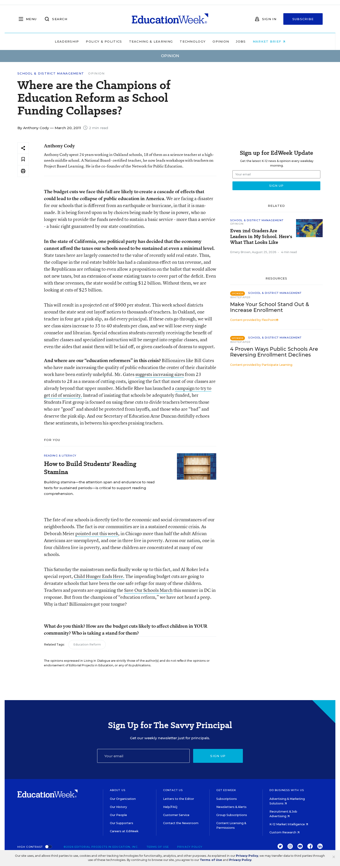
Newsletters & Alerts (231, 807)
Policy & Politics (104, 41)
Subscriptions (226, 799)
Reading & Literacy (60, 455)
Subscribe (303, 19)
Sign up (218, 756)
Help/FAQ (170, 807)
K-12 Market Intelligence (287, 824)
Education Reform (87, 644)
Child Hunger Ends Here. (99, 576)
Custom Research (283, 832)
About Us (117, 790)
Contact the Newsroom (180, 823)
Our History (118, 807)
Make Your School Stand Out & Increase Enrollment (269, 307)
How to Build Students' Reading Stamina (90, 468)
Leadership (67, 41)
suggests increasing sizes (159, 374)
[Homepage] (170, 19)
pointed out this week (96, 533)
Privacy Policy (189, 846)
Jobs (241, 41)
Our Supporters (121, 823)
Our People (118, 815)
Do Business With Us (286, 790)
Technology (193, 41)
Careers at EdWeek (124, 831)
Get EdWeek (226, 790)
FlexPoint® (270, 320)
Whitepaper (240, 297)
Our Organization (123, 799)
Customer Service (176, 815)
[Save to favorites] (23, 159)
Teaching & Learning (151, 41)
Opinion (221, 41)
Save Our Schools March (148, 590)
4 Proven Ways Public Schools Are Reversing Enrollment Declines (274, 352)
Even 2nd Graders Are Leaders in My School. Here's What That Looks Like (261, 236)
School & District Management (50, 73)
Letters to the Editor (178, 799)
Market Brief (268, 41)
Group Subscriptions (231, 815)
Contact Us (173, 790)
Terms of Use (158, 846)
